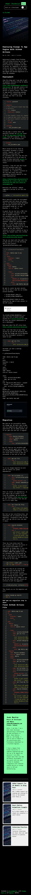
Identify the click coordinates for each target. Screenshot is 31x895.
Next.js (3, 893)
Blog (23, 3)
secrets (22, 159)
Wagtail (11, 893)
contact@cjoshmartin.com (14, 723)
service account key (17, 318)
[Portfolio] (15, 3)
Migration (8, 420)
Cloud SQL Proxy (22, 497)
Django (24, 891)
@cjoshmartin (13, 891)
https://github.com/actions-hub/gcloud (15, 327)
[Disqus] (15, 867)
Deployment (9, 77)
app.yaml (19, 133)
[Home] (7, 3)
